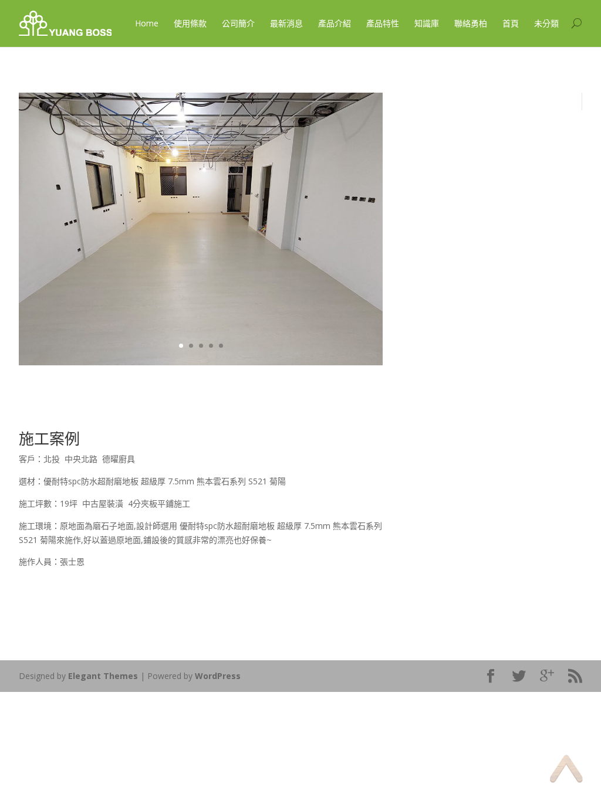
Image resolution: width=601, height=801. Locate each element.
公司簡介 (238, 23)
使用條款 (190, 23)
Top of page (566, 768)
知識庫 (426, 23)
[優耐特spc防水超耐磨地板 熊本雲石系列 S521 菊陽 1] (201, 362)
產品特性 (382, 23)
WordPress (218, 675)
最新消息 (286, 23)
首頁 (510, 23)
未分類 (546, 23)
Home (146, 23)
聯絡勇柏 (470, 23)
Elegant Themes (103, 675)
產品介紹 (334, 23)
